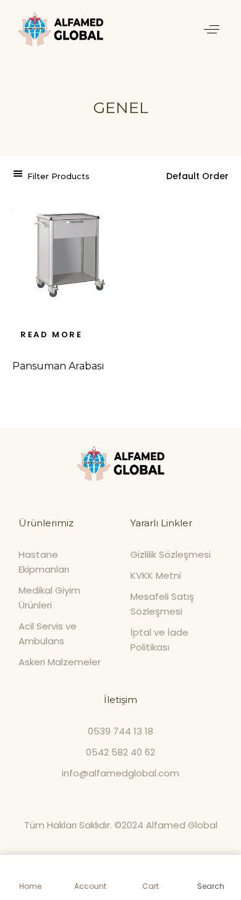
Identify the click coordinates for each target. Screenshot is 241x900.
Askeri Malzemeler (60, 661)
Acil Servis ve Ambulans (48, 633)
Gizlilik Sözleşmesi (170, 554)
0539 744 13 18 (120, 731)
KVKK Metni (155, 575)
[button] (212, 29)
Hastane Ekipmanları (44, 562)
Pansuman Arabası (58, 366)
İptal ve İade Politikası (159, 640)
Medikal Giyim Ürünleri (49, 598)
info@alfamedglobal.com (120, 773)
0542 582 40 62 (120, 752)
